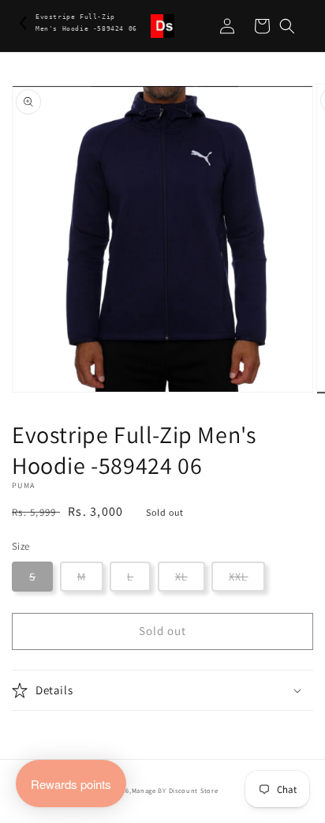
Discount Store (194, 790)
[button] (287, 26)
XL (181, 576)
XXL (238, 576)
